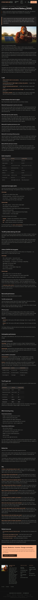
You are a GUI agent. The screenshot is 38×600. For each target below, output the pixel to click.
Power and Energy (12, 6)
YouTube (2, 586)
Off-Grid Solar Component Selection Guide (11, 531)
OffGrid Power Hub (5, 2)
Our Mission (29, 2)
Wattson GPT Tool (32, 575)
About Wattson (31, 573)
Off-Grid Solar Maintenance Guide (9, 536)
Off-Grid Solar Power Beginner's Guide (10, 534)
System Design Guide (23, 570)
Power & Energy (22, 2)
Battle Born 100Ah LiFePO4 (8, 285)
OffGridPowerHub (5, 6)
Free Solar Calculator (34, 2)
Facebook (7, 586)
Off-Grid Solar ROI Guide (7, 538)
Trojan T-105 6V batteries (17, 224)
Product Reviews (11, 2)
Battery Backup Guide (24, 577)
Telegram (12, 586)
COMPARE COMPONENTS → (10, 555)
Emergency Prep (17, 2)
